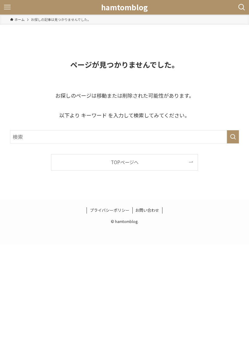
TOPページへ (124, 162)
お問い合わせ (147, 210)
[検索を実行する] (233, 137)
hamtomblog (124, 7)
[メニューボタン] (7, 7)
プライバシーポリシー (109, 210)
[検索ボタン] (241, 7)
